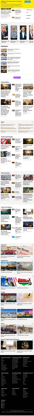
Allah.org (2, 389)
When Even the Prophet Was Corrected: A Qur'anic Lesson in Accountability (18, 140)
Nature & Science (14, 376)
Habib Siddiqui (25, 97)
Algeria (19, 116)
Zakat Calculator (3, 369)
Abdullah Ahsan (3, 97)
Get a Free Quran (14, 363)
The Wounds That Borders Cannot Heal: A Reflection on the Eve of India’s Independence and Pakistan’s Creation (18, 87)
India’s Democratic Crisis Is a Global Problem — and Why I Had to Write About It (28, 93)
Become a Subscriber (15, 366)
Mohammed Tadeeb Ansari (27, 231)
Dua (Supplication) (3, 367)
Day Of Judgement (14, 51)
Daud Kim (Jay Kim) (9, 54)
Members (13, 368)
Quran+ (2, 362)
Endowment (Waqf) (25, 393)
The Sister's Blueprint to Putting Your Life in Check (6, 160)
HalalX (2, 393)
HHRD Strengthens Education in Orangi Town (28, 183)
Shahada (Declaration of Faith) (27, 361)
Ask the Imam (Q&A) (15, 361)
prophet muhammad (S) (17, 14)
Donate (24, 389)
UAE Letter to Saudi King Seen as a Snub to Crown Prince (6, 12)
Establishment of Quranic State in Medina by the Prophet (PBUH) (13, 62)
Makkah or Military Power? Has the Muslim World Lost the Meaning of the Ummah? (18, 103)
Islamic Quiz (3, 381)
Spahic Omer (16, 143)
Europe (24, 379)
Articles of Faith (25, 360)
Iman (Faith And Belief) (30, 148)
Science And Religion (7, 235)
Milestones (13, 392)
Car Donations (25, 392)
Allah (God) (2, 360)
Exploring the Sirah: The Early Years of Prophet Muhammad (18, 11)
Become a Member (14, 367)
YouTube (3, 405)
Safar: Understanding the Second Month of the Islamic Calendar (18, 164)
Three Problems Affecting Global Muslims (5, 183)
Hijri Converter (3, 366)
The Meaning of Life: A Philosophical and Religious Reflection (18, 148)
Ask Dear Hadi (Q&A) (15, 360)
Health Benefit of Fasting (18, 237)
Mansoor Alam (17, 19)
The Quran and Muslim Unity (18, 18)
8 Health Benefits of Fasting (28, 229)
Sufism (19, 193)
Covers (2, 375)
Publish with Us (14, 394)
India (20, 91)
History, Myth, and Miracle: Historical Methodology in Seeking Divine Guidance (5, 93)
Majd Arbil (16, 179)
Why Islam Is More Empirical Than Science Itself (18, 210)
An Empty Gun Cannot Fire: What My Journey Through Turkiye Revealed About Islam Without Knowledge (5, 110)
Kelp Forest (7, 222)
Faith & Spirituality (14, 374)
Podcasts (28, 18)
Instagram (3, 404)
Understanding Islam (4, 368)
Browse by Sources (14, 381)
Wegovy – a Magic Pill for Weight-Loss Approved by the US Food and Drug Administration (18, 229)
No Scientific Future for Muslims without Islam (6, 233)
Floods (28, 202)
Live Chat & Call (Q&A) (15, 362)
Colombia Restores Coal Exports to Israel (13, 66)
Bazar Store (24, 391)
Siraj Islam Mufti (3, 222)
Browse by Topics (14, 380)
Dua (27, 12)
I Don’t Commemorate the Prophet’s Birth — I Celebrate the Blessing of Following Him (14, 58)
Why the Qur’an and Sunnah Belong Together (6, 147)
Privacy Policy (14, 393)
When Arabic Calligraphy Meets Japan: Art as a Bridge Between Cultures (18, 176)
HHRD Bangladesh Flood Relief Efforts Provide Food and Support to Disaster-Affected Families (28, 198)
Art (18, 179)
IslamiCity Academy (4, 394)
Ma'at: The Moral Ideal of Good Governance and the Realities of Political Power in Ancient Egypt (18, 184)
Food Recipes (3, 376)
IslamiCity (16, 13)
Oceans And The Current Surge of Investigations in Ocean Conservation (5, 218)
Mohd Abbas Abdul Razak (18, 199)
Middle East (24, 384)
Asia (23, 381)
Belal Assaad (3, 149)
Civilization (16, 188)
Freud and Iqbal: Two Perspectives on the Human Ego (18, 197)
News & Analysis (25, 376)
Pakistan (7, 97)
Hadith (2, 363)
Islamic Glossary (3, 380)
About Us (13, 389)
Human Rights (25, 374)
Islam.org (2, 391)
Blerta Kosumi (25, 202)
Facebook (3, 401)
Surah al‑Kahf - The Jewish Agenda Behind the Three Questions (18, 156)
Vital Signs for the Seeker (27, 146)
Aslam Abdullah (9, 60)
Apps (2, 374)
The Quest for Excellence (26, 157)
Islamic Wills (24, 394)
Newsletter (28, 15)
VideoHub (2, 384)
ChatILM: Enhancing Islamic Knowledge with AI (28, 217)
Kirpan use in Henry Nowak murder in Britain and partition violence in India (28, 109)
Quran (20, 19)
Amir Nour (16, 116)
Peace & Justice (25, 375)
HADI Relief (3, 392)
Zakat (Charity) (25, 363)
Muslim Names (3, 379)
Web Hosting (25, 397)
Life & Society (14, 375)
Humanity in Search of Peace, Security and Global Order (18, 95)
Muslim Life (16, 151)
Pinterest (3, 407)
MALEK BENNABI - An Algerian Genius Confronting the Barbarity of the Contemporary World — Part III (18, 113)
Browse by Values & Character (16, 379)
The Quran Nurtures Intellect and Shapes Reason (13, 50)
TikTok (3, 406)
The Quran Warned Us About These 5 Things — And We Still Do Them (13, 70)
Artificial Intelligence (17, 224)
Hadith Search (29, 9)
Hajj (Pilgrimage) (25, 366)
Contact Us (13, 391)
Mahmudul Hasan (26, 113)
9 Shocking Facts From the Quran (13, 53)
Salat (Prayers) (25, 362)
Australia (24, 380)
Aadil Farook (25, 148)
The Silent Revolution (17, 192)
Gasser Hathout (17, 238)
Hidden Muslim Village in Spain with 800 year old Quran (5, 196)
